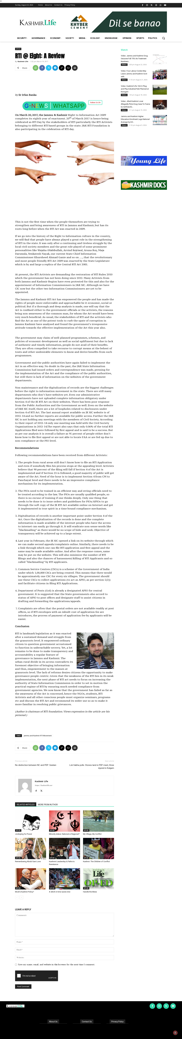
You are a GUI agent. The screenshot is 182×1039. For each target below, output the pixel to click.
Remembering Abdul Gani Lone (28, 861)
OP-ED (18, 49)
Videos (124, 65)
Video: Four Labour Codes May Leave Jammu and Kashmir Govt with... (134, 74)
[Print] (75, 68)
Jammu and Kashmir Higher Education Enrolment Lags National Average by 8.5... (135, 119)
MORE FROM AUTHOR (48, 804)
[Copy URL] (62, 68)
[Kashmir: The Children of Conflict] (98, 848)
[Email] (68, 68)
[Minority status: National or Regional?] (64, 821)
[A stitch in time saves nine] (64, 878)
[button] (163, 38)
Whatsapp (68, 105)
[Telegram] (55, 68)
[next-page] (21, 897)
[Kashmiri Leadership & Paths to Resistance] (64, 848)
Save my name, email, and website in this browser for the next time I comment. (56, 964)
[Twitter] (152, 5)
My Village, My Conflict (92, 834)
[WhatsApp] (161, 5)
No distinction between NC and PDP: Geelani (35, 765)
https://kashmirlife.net (43, 785)
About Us (53, 1021)
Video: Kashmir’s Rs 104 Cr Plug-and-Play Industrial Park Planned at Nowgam (135, 89)
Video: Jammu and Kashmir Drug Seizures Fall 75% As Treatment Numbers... (134, 58)
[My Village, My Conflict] (98, 821)
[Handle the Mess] (98, 878)
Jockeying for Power (23, 834)
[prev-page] (17, 897)
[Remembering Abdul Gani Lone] (30, 848)
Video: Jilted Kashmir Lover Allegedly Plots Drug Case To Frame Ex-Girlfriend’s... (135, 104)
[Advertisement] (64, 83)
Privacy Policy (117, 1021)
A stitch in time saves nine (59, 892)
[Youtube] (165, 5)
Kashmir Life (23, 61)
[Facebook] (142, 5)
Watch (124, 49)
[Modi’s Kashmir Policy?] (30, 878)
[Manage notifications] (175, 1033)
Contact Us (87, 1021)
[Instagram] (147, 5)
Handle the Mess (90, 892)
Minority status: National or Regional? (64, 834)
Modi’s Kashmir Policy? (24, 892)
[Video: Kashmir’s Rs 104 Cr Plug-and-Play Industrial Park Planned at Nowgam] (160, 90)
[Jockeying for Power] (30, 821)
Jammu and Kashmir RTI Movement (38, 735)
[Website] (156, 5)
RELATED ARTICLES (26, 804)
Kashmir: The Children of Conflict (96, 861)
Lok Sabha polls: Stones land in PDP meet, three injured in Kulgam (91, 766)
